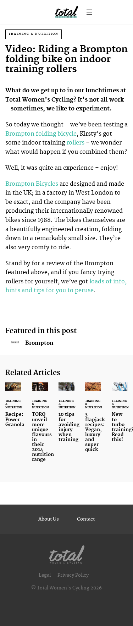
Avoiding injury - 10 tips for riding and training (66, 416)
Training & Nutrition (34, 34)
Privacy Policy (73, 575)
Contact (86, 519)
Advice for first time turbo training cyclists (120, 416)
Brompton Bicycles (31, 183)
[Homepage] (66, 553)
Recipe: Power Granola (13, 409)
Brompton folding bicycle (41, 133)
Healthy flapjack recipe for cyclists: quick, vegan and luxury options (93, 421)
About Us (48, 519)
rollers (75, 142)
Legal (45, 575)
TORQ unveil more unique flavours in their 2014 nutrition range (40, 426)
